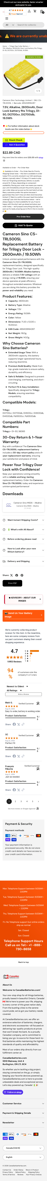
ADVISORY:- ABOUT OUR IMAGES (23, 599)
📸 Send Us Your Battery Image (18, 615)
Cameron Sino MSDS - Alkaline (28, 503)
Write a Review (23, 694)
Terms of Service (9, 1175)
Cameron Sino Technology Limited (17, 100)
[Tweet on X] (11, 575)
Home (5, 46)
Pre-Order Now (23, 216)
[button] (35, 11)
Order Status (18, 1170)
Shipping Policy (34, 1172)
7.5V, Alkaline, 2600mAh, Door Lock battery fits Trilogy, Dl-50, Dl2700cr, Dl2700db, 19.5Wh (22, 49)
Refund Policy (21, 1172)
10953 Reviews (15, 661)
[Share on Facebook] (16, 575)
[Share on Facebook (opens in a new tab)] (14, 724)
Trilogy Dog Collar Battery (18, 46)
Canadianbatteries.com (17, 1166)
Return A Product (32, 1170)
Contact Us (7, 1170)
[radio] (33, 651)
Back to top (23, 962)
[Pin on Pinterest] (22, 575)
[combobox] (23, 25)
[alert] (23, 599)
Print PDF (12, 583)
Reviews (20, 1175)
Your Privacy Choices (34, 1175)
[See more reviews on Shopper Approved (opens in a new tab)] (23, 724)
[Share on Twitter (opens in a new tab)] (18, 724)
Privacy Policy (8, 1172)
